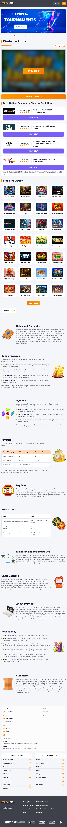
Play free (33, 70)
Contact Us (27, 809)
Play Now (33, 118)
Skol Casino (25, 126)
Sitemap (39, 812)
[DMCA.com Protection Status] (42, 822)
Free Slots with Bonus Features (46, 809)
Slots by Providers (42, 802)
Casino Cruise (25, 143)
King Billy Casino (25, 110)
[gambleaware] (15, 822)
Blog (24, 812)
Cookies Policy (28, 805)
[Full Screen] (64, 46)
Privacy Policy (27, 802)
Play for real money (33, 97)
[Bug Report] (59, 46)
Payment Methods (42, 805)
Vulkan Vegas (25, 159)
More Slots (33, 303)
